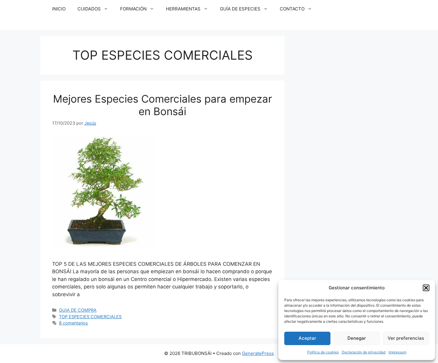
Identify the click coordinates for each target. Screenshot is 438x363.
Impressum (397, 352)
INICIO (59, 9)
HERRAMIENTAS (183, 9)
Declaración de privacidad (364, 352)
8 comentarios (73, 322)
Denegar (356, 338)
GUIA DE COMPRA (78, 310)
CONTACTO (292, 9)
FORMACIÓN (133, 9)
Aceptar (307, 338)
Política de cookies (323, 352)
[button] (426, 288)
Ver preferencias (406, 338)
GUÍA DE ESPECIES (240, 9)
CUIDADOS (89, 9)
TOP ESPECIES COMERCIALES (90, 316)
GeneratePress (258, 353)
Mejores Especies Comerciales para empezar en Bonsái (162, 105)
